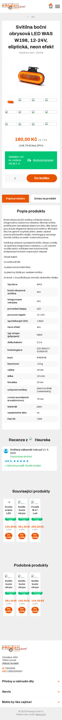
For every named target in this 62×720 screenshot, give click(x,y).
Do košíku (41, 178)
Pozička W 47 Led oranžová (35, 512)
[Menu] (57, 6)
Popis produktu (15, 198)
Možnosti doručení (43, 160)
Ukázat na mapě (10, 663)
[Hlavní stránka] (14, 6)
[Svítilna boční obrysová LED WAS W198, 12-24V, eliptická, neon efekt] (31, 76)
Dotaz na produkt (45, 198)
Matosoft (41, 714)
